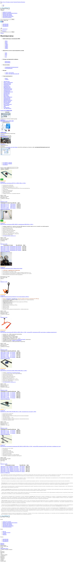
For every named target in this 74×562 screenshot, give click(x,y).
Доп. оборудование (7, 108)
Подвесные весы (7, 98)
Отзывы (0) (2, 267)
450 (11, 356)
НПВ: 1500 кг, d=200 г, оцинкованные (8, 247)
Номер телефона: (3, 167)
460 (20, 470)
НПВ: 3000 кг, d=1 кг (5, 204)
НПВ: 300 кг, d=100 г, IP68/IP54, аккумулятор (9, 466)
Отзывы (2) (2, 182)
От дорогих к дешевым (7, 163)
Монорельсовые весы (8, 100)
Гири (5, 106)
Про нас (4, 531)
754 (11, 433)
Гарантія (4, 533)
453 (11, 353)
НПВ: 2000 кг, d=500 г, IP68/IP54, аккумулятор (10, 470)
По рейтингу (5, 164)
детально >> (2, 119)
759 (11, 396)
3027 (17, 250)
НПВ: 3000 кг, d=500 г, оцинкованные (8, 250)
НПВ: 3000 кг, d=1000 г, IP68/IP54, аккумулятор (10, 471)
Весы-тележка (6, 95)
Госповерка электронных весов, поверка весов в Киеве (11, 268)
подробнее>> (3, 144)
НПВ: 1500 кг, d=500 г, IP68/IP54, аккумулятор (10, 468)
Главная (2, 33)
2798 (11, 205)
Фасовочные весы (7, 84)
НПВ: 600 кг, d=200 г (5, 356)
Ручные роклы (6, 107)
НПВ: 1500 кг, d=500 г (5, 352)
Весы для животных (8, 96)
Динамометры (6, 105)
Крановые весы (7, 99)
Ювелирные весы (7, 87)
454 (11, 357)
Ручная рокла (8, 298)
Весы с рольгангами (8, 104)
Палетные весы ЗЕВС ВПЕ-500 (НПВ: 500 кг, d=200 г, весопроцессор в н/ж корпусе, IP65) (18, 411)
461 (20, 471)
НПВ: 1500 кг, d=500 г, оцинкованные (8, 246)
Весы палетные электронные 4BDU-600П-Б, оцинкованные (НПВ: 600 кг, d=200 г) (16, 224)
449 (20, 466)
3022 (17, 246)
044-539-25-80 (5, 24)
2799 (11, 204)
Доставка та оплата (6, 532)
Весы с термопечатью (8, 82)
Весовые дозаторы (7, 101)
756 (11, 395)
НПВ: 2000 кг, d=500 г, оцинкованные (8, 248)
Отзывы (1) (2, 223)
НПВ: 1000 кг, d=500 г (5, 431)
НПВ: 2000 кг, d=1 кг (5, 205)
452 (11, 352)
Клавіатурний (6, 110)
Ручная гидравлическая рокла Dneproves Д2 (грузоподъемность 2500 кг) (14, 296)
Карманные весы (7, 86)
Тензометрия (6, 103)
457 (20, 467)
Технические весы (7, 83)
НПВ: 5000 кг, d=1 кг (5, 206)
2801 (11, 207)
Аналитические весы (8, 89)
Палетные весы (7, 92)
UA (3, 5)
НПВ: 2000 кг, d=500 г (5, 353)
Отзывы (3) (2, 331)
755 (11, 430)
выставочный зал (4, 136)
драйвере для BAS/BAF (16, 340)
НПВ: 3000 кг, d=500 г (5, 397)
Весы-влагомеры (7, 102)
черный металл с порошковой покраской (13, 372)
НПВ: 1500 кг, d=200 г (5, 395)
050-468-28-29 (5, 26)
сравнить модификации (5, 209)
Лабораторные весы (8, 88)
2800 (11, 206)
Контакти (5, 534)
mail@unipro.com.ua (4, 548)
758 (11, 397)
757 (11, 392)
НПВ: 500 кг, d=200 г (5, 207)
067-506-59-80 (5, 25)
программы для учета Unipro (11, 147)
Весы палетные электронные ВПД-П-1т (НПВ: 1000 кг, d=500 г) (13, 183)
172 (11, 354)
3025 (17, 247)
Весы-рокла (6, 94)
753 (11, 431)
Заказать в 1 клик (3, 201)
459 (20, 468)
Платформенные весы (8, 91)
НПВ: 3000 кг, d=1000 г (5, 357)
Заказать (14, 204)
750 (11, 393)
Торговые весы (7, 81)
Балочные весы (7, 93)
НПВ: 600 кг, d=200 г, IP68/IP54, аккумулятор (9, 467)
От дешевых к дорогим (7, 162)
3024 (17, 248)
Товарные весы (7, 90)
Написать (2, 543)
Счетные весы (6, 85)
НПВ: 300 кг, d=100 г (5, 354)
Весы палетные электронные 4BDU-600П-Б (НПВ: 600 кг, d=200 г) (13, 370)
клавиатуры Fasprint (21, 339)
